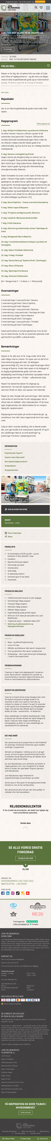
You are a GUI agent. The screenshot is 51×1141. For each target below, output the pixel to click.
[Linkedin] (7, 893)
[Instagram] (12, 893)
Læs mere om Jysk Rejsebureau (23, 950)
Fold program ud (43, 123)
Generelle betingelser (9, 1131)
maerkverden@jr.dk (17, 959)
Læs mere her (40, 2)
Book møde (26, 1139)
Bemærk (4, 59)
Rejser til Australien (7, 1069)
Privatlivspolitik (20, 1133)
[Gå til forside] (10, 8)
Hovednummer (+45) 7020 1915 (17, 880)
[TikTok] (17, 893)
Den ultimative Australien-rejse (11, 1089)
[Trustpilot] (22, 893)
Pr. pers (4, 64)
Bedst (8, 520)
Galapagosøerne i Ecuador (10, 1086)
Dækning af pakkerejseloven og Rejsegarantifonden (20, 625)
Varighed (4, 57)
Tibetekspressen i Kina (9, 1062)
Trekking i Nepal (6, 1072)
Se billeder (8, 49)
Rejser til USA (5, 1079)
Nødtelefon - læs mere (14, 883)
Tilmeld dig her (25, 858)
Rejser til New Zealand (8, 1092)
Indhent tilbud (9, 1139)
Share (10, 536)
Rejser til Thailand (7, 1059)
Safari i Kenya (5, 1076)
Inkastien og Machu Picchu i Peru (12, 1082)
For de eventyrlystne (17, 509)
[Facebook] (3, 893)
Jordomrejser (6, 1056)
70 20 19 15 (43, 1139)
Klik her (35, 966)
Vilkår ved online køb (28, 1131)
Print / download (14, 533)
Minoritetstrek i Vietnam (9, 1066)
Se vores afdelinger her (9, 980)
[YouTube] (27, 893)
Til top (25, 869)
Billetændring (44, 1131)
